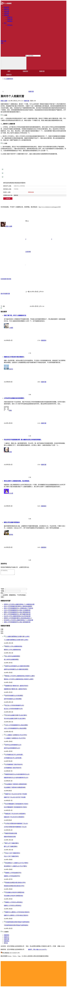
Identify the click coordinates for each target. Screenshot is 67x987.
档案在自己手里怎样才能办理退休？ (14, 357)
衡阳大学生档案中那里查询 (12, 522)
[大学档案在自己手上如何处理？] (14, 754)
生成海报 (28, 251)
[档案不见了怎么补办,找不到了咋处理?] (15, 794)
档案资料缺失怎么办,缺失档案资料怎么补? (16, 777)
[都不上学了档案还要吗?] (11, 843)
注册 (5, 41)
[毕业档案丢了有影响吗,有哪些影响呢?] (15, 784)
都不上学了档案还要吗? (11, 846)
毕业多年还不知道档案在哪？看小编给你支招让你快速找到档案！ (23, 439)
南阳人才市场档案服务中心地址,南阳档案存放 (17, 612)
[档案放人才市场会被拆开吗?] (12, 872)
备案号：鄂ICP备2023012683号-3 (37, 949)
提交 (2, 597)
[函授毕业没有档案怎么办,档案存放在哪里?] (17, 666)
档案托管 (6, 11)
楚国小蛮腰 (4, 100)
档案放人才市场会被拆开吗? (12, 876)
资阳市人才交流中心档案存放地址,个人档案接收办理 (19, 604)
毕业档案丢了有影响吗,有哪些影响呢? (15, 787)
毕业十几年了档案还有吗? (11, 856)
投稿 (2, 43)
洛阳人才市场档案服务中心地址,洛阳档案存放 (17, 622)
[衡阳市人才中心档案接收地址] (13, 646)
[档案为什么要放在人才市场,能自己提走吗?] (17, 912)
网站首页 (6, 7)
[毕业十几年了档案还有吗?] (12, 853)
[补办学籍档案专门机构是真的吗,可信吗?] (16, 804)
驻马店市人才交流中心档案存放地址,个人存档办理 (18, 620)
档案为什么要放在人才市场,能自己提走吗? (16, 915)
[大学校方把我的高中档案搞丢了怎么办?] (16, 823)
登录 (2, 41)
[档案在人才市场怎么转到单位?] (13, 902)
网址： (3, 593)
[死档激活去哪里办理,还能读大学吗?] (15, 882)
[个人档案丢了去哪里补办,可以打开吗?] (15, 735)
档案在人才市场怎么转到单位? (12, 905)
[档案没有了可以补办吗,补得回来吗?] (15, 813)
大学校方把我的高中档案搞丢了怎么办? (15, 826)
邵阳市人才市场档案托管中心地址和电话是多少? (18, 618)
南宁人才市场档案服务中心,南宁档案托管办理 (17, 614)
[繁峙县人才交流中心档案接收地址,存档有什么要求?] (19, 676)
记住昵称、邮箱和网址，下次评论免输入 (14, 595)
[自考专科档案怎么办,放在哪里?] (13, 695)
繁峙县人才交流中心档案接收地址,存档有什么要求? (19, 679)
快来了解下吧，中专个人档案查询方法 (15, 315)
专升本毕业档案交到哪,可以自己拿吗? (15, 718)
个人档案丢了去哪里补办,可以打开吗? (15, 738)
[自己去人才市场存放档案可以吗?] (14, 705)
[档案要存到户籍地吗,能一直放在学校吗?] (16, 685)
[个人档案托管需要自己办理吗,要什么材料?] (17, 636)
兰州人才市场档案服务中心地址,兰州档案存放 (17, 610)
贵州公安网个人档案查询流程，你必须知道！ (17, 481)
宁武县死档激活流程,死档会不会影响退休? (16, 925)
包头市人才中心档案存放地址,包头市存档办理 (17, 616)
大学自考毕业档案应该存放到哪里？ (14, 398)
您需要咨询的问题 (7, 195)
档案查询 (25, 71)
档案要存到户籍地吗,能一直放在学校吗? (15, 689)
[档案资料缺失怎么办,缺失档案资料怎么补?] (17, 774)
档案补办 (6, 9)
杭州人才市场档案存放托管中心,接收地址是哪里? (18, 606)
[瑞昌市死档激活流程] (10, 833)
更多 (5, 23)
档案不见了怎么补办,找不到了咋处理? (15, 797)
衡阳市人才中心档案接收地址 (12, 649)
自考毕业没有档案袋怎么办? (12, 748)
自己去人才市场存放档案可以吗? (13, 708)
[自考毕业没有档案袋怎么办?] (12, 744)
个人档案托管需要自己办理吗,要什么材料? (16, 639)
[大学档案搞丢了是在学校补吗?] (13, 764)
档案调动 (9, 21)
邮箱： (3, 591)
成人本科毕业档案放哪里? (11, 659)
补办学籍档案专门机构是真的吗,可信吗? (15, 807)
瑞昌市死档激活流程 (10, 836)
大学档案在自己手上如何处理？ (13, 758)
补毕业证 (9, 25)
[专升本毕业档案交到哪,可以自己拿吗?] (15, 715)
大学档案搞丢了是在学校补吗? (12, 767)
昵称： (3, 589)
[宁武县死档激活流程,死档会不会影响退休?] (17, 922)
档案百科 (6, 13)
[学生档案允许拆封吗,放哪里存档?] (14, 892)
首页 (9, 71)
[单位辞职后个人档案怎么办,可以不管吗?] (16, 863)
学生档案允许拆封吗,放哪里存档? (13, 895)
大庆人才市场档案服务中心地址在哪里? (15, 728)
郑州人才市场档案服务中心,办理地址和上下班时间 (18, 608)
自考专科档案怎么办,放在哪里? (13, 699)
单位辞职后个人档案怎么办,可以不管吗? (15, 866)
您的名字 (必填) (7, 186)
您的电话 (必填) (7, 189)
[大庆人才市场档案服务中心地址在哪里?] (16, 725)
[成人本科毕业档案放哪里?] (12, 656)
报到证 (6, 943)
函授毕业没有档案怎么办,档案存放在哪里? (16, 669)
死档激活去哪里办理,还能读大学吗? (14, 886)
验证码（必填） (18, 192)
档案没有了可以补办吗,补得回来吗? (14, 817)
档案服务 (6, 15)
